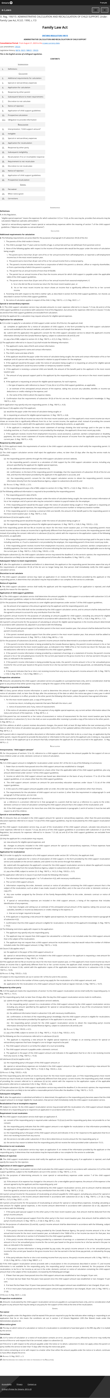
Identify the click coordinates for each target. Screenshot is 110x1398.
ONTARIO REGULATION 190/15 (55, 36)
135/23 (17, 46)
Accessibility (6, 1384)
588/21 (29, 50)
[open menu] (95, 10)
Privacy (19, 1384)
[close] (104, 10)
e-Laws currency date (51, 43)
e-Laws (6, 10)
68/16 (18, 50)
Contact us (32, 1384)
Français (103, 2)
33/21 (23, 50)
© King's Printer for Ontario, (16, 1389)
